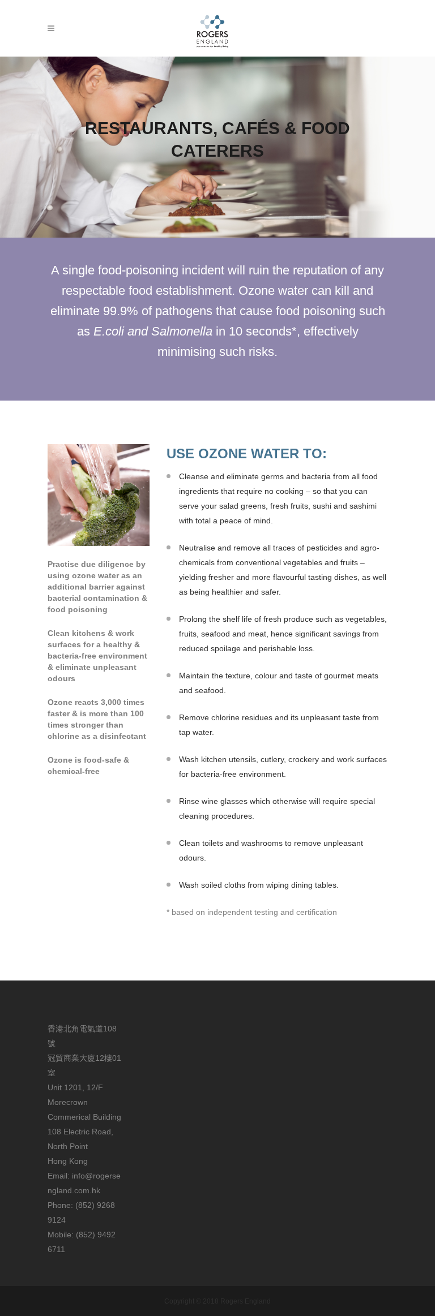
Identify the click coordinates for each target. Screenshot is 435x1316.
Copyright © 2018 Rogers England (217, 1301)
